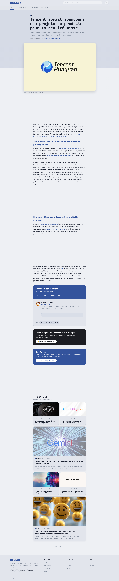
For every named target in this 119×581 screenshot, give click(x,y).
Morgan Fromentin (35, 38)
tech (62, 268)
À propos (69, 568)
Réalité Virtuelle (46, 322)
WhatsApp (61, 295)
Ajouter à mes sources (47, 341)
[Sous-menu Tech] (14, 7)
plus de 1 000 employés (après (55, 229)
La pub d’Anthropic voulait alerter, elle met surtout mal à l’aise (72, 492)
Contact (69, 565)
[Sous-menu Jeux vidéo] (37, 7)
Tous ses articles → (48, 311)
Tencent (56, 322)
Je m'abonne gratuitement (47, 361)
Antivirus (92, 565)
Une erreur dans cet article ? (52, 315)
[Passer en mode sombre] (107, 3)
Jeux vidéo (33, 7)
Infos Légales (70, 562)
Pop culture (22, 7)
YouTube (22, 570)
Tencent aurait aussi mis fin (49, 224)
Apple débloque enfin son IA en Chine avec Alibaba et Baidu (71, 422)
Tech (12, 7)
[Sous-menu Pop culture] (26, 7)
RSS (13, 570)
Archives (92, 562)
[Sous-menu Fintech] (47, 7)
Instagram (30, 570)
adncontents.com (24, 578)
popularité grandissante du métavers (59, 155)
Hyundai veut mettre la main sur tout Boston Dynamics (45, 422)
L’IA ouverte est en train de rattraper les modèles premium (44, 492)
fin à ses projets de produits (69, 148)
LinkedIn (52, 295)
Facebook (43, 295)
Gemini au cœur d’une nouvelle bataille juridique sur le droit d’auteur (59, 462)
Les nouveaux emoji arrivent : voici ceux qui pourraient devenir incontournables (55, 532)
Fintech (43, 7)
